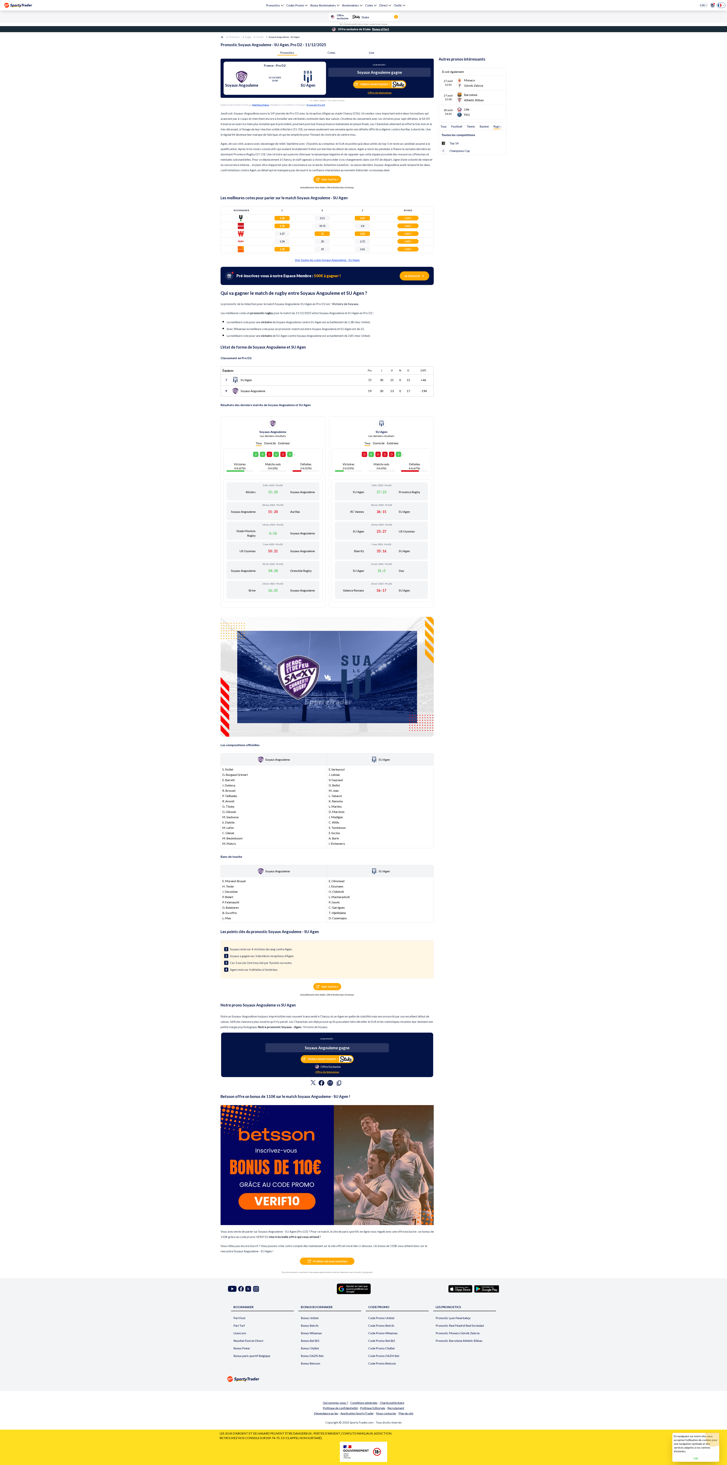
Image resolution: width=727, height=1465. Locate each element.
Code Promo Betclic (381, 1325)
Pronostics (273, 5)
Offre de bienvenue (380, 92)
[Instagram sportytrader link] (256, 1288)
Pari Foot (239, 1318)
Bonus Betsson (310, 1363)
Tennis (471, 126)
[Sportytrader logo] (363, 1379)
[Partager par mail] (330, 1084)
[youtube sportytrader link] (232, 1288)
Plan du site (406, 1413)
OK (695, 1458)
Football (456, 126)
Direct (383, 5)
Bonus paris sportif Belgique (251, 1356)
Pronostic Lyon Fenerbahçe (453, 1318)
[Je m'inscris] (712, 5)
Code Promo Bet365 (381, 1340)
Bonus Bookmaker (316, 1307)
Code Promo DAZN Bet (383, 1356)
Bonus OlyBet (310, 1348)
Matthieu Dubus (260, 105)
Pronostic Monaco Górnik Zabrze (458, 1333)
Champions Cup (459, 151)
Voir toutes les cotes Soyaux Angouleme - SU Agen (327, 260)
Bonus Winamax (311, 1333)
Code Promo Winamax (383, 1333)
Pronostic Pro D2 (316, 105)
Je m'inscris (412, 276)
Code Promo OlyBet (381, 1348)
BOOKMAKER (243, 1307)
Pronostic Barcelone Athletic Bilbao (459, 1340)
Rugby (248, 37)
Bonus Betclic (310, 1325)
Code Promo (378, 1307)
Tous (259, 443)
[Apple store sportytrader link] (460, 1289)
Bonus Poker (241, 1348)
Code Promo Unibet (381, 1318)
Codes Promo (295, 5)
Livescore (239, 1333)
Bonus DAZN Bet (312, 1356)
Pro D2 (260, 37)
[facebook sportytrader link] (241, 1288)
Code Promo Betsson (382, 1363)
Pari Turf (239, 1325)
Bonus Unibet (310, 1318)
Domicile (270, 443)
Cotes (369, 5)
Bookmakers (350, 5)
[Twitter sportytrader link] (248, 1288)
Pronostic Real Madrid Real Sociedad (460, 1325)
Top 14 (454, 143)
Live (371, 52)
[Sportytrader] (18, 5)
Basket (484, 126)
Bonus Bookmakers (323, 5)
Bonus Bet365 (310, 1340)
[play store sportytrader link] (486, 1289)
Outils (398, 5)
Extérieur (284, 443)
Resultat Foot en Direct (248, 1340)
